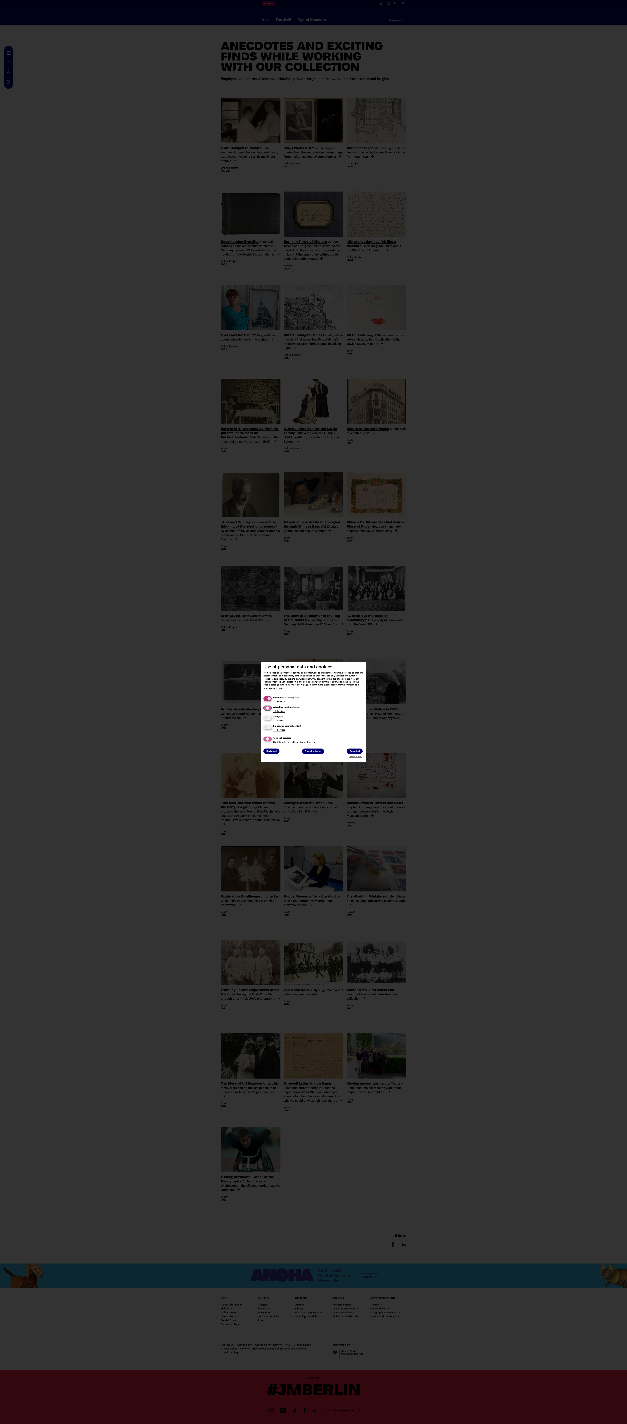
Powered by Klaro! (355, 756)
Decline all (271, 751)
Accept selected (313, 751)
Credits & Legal (275, 689)
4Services (279, 730)
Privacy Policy (347, 685)
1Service (278, 721)
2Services (279, 702)
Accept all (355, 751)
